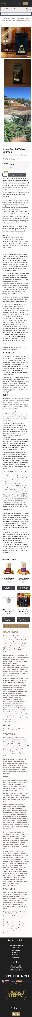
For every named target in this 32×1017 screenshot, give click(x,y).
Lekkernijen (25, 9)
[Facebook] (14, 1014)
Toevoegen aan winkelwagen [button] (8, 587)
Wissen (10, 167)
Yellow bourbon (7, 247)
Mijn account (16, 952)
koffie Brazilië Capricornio (19, 338)
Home (3, 18)
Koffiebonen (16, 9)
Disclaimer (16, 948)
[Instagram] (18, 1014)
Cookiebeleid (16, 950)
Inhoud (6, 163)
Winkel (8, 18)
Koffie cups (21, 243)
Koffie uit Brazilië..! (8, 304)
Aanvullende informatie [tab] (21, 626)
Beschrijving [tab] (7, 626)
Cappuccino (22, 241)
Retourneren (16, 957)
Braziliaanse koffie (11, 241)
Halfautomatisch (12, 243)
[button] (1, 26)
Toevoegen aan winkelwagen (17, 175)
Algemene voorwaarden (16, 945)
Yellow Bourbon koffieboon (13, 356)
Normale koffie (14, 245)
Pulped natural (24, 245)
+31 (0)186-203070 (16, 971)
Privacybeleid (16, 955)
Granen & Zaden (6, 9)
